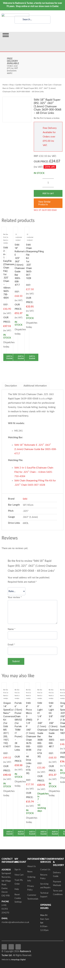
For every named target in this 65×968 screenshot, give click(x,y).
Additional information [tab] (35, 386)
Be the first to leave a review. (47, 118)
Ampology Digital (18, 960)
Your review (15, 597)
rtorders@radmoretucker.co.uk (15, 922)
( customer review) (18, 237)
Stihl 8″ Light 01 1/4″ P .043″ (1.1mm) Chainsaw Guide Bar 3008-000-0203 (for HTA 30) (42, 730)
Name (11, 629)
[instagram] (18, 947)
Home (5, 85)
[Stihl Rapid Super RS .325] (16, 109)
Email (11, 644)
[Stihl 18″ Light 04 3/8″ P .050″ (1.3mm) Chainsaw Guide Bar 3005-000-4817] (49, 686)
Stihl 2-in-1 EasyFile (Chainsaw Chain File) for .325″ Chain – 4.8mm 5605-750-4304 (33, 472)
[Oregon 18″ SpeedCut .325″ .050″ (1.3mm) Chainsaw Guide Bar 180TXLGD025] (61, 686)
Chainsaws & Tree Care (42, 85)
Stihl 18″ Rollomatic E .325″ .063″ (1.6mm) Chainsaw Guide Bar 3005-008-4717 (20, 264)
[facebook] (4, 947)
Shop (11, 85)
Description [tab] (11, 386)
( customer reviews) (30, 237)
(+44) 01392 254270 (5, 909)
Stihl (25, 499)
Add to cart (48, 193)
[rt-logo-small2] (15, 15)
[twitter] (11, 947)
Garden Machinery (23, 85)
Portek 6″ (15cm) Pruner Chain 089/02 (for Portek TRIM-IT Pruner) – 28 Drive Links (18, 726)
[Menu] (6, 35)
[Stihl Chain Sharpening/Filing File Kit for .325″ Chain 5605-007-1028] (27, 231)
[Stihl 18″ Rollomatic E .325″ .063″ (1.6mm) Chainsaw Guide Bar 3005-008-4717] (15, 231)
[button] (48, 203)
